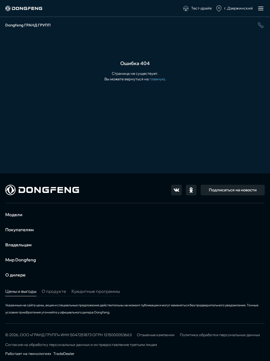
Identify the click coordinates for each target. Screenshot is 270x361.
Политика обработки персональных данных (220, 334)
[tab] (20, 291)
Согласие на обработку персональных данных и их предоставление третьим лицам (81, 344)
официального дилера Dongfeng (84, 312)
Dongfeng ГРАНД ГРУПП (28, 25)
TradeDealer (63, 353)
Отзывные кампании (156, 334)
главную (157, 79)
